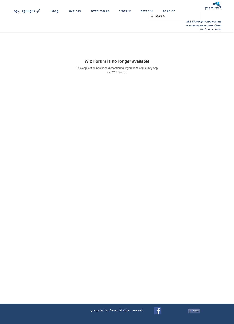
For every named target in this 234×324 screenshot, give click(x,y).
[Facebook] (157, 310)
